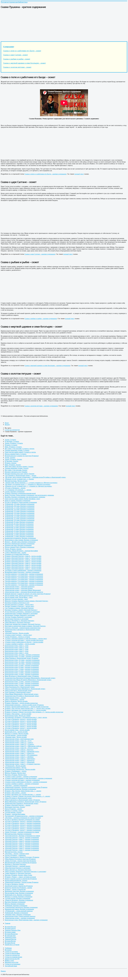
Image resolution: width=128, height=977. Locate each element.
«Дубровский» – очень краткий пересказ (19, 911)
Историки (8, 950)
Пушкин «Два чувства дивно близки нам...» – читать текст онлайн (27, 708)
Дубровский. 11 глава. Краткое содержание (19, 518)
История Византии (11, 934)
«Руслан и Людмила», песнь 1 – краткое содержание (22, 830)
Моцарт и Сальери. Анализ (14, 810)
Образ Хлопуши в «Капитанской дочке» (18, 690)
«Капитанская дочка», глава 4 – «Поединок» (20, 758)
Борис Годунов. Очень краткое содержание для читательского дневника (29, 495)
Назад (7, 423)
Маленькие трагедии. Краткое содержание (19, 891)
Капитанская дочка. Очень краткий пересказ (20, 916)
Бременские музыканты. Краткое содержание (20, 538)
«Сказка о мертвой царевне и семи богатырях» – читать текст (26, 638)
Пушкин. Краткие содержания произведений (20, 493)
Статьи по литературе (12, 955)
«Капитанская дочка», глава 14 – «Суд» (18, 741)
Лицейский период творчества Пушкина (19, 886)
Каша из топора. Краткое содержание (17, 500)
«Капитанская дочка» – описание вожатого (19, 586)
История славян (10, 932)
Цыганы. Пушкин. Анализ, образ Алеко (18, 875)
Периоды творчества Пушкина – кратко (18, 887)
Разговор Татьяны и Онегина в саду (17, 603)
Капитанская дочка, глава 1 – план (16, 653)
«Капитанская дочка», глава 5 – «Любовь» (19, 757)
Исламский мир (10, 935)
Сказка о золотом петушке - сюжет (17, 67)
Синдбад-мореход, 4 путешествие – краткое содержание (24, 579)
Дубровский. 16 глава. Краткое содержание (19, 509)
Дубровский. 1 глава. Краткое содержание (19, 536)
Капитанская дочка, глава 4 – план (16, 647)
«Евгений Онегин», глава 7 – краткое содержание (22, 839)
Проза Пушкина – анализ (13, 809)
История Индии (10, 941)
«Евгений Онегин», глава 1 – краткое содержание (22, 850)
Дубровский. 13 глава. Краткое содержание (19, 515)
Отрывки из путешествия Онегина (17, 554)
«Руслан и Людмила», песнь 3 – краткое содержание (22, 827)
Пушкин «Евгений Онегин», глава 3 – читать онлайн (23, 565)
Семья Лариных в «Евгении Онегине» (18, 873)
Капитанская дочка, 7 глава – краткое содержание (22, 669)
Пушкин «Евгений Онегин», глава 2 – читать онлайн (23, 567)
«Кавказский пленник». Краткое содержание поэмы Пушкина (26, 787)
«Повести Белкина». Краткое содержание (19, 900)
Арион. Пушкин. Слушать (14, 443)
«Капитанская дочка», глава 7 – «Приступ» (19, 753)
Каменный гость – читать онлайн (16, 732)
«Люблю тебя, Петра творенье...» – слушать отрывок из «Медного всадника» (31, 482)
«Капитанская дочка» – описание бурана (19, 588)
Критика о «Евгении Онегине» (15, 864)
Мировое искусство (11, 962)
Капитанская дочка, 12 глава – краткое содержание (22, 660)
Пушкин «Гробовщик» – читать (15, 771)
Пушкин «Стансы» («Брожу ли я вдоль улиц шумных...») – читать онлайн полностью (34, 712)
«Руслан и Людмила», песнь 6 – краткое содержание (22, 821)
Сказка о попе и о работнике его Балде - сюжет (22, 51)
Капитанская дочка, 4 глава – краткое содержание (22, 674)
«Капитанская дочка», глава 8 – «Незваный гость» (22, 751)
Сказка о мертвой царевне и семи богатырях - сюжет (24, 63)
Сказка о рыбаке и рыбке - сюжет (16, 59)
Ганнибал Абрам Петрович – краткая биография (21, 551)
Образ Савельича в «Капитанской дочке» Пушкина (22, 800)
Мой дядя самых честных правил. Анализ (19, 466)
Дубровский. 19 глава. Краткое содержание (19, 504)
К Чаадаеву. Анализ (11, 461)
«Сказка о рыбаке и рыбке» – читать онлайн (20, 644)
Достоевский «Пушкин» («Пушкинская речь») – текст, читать (26, 717)
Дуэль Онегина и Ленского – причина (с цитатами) (22, 612)
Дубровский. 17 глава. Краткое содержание (19, 508)
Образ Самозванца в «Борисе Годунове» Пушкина (22, 857)
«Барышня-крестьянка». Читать (15, 767)
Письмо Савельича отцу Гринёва (16, 472)
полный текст (79, 174)
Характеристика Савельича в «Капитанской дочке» (22, 629)
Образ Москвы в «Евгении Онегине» (17, 622)
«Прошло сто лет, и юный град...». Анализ (19, 479)
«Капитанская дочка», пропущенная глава (19, 739)
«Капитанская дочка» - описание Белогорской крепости (24, 592)
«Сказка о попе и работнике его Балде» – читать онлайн (24, 642)
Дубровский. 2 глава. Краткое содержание (19, 534)
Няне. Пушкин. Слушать (13, 447)
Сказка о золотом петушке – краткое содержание (41, 406)
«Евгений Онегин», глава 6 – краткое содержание (22, 841)
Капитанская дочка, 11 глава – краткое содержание (22, 662)
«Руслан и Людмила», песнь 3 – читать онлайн (21, 724)
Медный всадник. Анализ (13, 852)
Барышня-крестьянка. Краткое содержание (19, 909)
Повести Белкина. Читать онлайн (16, 701)
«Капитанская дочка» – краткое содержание (20, 918)
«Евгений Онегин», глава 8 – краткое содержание (22, 837)
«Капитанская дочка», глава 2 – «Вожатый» (20, 762)
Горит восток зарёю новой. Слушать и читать (20, 452)
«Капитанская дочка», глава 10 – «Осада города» (21, 748)
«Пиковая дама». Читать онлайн (16, 737)
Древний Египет (10, 937)
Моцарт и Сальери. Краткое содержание (18, 896)
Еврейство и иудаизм (12, 944)
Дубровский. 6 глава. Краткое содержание (19, 527)
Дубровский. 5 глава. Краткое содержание (19, 529)
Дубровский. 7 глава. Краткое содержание (19, 525)
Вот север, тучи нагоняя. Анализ (16, 470)
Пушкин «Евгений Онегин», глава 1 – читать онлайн (23, 568)
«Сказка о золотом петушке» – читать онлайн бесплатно (24, 640)
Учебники (8, 948)
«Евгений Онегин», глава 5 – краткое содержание (22, 843)
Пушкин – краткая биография (15, 814)
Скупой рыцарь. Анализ (13, 812)
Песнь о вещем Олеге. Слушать (15, 454)
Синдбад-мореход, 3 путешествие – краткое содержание (24, 577)
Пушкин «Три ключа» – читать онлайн (18, 714)
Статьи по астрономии (12, 964)
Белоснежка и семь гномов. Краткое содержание (21, 540)
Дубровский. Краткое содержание (16, 913)
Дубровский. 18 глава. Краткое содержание (19, 506)
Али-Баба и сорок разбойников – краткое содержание (23, 570)
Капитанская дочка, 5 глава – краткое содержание (22, 672)
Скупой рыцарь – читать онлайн (16, 735)
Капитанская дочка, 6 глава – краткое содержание (22, 671)
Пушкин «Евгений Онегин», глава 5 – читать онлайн (23, 561)
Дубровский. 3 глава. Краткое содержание (19, 533)
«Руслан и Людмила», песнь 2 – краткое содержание (22, 828)
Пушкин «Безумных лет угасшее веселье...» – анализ (23, 794)
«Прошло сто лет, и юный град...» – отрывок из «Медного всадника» (28, 486)
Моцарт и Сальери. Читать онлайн (16, 733)
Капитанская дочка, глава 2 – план (16, 651)
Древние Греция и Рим (12, 930)
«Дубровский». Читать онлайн (15, 766)
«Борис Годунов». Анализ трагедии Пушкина (20, 861)
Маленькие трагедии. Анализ (15, 807)
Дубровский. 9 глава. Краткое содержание (19, 522)
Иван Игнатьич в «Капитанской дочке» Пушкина (22, 676)
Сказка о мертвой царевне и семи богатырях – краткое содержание (47, 365)
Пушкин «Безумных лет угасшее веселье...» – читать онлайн (25, 710)
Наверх (3, 971)
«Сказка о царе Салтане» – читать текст (18, 635)
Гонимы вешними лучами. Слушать (17, 450)
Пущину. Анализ (10, 463)
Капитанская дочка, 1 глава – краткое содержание (22, 685)
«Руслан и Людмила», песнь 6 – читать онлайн (21, 719)
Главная (7, 923)
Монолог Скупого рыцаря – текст (16, 599)
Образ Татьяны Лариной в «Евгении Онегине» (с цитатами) (25, 871)
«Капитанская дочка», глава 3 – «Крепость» (20, 760)
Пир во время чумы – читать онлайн (17, 730)
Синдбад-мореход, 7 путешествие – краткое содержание (24, 585)
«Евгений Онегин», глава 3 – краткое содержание (22, 846)
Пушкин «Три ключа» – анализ (15, 793)
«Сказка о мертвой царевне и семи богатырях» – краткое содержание (28, 778)
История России (10, 927)
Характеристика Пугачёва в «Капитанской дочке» (22, 696)
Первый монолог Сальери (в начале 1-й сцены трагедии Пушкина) (27, 594)
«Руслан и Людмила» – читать (15, 488)
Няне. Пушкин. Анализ (13, 465)
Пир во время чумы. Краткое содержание (19, 893)
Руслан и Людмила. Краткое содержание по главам (22, 819)
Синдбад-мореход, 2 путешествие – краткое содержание (24, 576)
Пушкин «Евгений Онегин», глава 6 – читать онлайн (23, 560)
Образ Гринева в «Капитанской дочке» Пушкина (21, 658)
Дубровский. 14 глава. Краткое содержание (19, 513)
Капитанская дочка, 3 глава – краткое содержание (22, 681)
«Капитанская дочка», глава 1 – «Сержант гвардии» (22, 764)
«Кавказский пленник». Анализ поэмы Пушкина (21, 882)
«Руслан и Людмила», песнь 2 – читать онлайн (21, 726)
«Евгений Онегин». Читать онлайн (17, 633)
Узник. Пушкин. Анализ (13, 549)
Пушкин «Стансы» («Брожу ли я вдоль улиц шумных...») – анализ (27, 796)
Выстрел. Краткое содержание (15, 902)
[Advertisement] (61, 24)
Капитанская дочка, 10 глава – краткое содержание (22, 663)
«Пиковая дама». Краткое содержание (18, 914)
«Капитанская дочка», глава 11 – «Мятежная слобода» (23, 746)
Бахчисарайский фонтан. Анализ (16, 880)
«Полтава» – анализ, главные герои (17, 853)
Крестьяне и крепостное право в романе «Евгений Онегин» (25, 626)
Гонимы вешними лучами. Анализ (16, 468)
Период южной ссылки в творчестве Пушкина (21, 879)
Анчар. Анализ (10, 457)
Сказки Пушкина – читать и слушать (17, 637)
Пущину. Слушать (11, 445)
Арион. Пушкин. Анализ (13, 459)
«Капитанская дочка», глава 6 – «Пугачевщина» (21, 755)
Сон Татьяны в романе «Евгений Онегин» (19, 608)
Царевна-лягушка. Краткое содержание (18, 545)
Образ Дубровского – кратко (14, 699)
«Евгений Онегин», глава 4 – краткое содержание (22, 844)
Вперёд (7, 424)
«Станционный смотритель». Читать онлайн (20, 769)
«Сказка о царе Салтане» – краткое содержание (21, 776)
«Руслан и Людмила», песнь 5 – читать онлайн (21, 721)
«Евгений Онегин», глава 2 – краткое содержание (22, 848)
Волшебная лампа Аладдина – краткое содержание (22, 572)
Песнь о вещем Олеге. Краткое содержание (19, 547)
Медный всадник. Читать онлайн (16, 481)
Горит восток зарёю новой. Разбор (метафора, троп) (22, 499)
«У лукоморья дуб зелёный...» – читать (18, 490)
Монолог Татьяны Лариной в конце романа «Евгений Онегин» (26, 601)
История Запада (10, 928)
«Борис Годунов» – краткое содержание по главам (22, 832)
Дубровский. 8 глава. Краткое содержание (19, 524)
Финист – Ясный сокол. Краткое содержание (20, 542)
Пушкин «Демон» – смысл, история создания (20, 877)
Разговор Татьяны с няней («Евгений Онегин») (21, 610)
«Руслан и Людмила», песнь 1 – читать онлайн (21, 728)
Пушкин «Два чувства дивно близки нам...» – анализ (23, 791)
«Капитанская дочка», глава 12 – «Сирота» (19, 744)
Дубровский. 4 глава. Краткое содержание (19, 531)
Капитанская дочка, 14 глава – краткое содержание (22, 655)
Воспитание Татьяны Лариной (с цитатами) (20, 615)
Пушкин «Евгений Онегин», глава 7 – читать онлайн (23, 558)
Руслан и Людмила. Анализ (14, 884)
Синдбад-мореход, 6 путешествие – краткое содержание (24, 583)
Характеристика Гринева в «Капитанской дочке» (21, 803)
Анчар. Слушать (10, 439)
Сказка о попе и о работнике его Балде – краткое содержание (45, 174)
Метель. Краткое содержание (15, 904)
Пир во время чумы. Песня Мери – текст (19, 597)
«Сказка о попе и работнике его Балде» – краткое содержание (26, 782)
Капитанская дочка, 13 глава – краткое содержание (22, 656)
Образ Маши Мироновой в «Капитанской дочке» (21, 694)
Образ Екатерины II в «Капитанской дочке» (20, 687)
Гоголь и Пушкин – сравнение (15, 855)
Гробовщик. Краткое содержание (16, 905)
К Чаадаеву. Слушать (12, 441)
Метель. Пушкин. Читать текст (15, 773)
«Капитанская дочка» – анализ (15, 698)
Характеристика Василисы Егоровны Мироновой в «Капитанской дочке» (30, 678)
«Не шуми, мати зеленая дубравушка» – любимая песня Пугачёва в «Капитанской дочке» (35, 477)
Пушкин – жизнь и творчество (15, 889)
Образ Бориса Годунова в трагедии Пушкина (20, 859)
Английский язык (11, 966)
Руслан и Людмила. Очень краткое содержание (21, 502)
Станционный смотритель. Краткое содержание (21, 907)
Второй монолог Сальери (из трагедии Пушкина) (22, 456)
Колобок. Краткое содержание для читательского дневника (25, 497)
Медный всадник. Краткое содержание (18, 834)
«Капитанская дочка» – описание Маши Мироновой (23, 590)
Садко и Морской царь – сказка (15, 552)
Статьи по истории (11, 951)
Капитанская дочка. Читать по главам (17, 715)
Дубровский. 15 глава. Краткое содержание (19, 511)
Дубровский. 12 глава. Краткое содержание (19, 517)
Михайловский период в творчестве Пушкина (20, 862)
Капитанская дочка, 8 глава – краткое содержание (22, 667)
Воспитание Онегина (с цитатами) (16, 619)
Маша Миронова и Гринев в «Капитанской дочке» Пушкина (25, 801)
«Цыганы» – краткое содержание (16, 785)
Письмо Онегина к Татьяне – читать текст (19, 604)
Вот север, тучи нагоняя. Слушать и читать (19, 448)
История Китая (10, 943)
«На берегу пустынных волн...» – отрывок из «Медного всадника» (27, 484)
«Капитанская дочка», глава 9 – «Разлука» (19, 749)
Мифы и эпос (9, 960)
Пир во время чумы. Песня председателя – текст (21, 595)
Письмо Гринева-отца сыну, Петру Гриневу (19, 474)
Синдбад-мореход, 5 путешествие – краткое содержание (24, 581)
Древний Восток (10, 939)
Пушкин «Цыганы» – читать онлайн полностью (21, 703)
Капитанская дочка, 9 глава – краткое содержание (22, 665)
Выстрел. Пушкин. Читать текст (16, 775)
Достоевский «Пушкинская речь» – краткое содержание (24, 816)
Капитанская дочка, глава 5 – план (16, 646)
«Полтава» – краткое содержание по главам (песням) (23, 818)
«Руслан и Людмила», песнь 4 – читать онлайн (21, 723)
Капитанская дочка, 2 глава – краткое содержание (22, 683)
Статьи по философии (12, 953)
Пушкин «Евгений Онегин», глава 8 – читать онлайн (23, 556)
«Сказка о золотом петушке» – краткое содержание (22, 780)
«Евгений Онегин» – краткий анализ (17, 866)
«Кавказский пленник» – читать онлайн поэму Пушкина (24, 705)
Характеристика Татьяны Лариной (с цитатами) (21, 613)
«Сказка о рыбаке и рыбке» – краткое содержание (22, 784)
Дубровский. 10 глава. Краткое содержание (19, 520)
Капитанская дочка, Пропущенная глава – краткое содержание (26, 920)
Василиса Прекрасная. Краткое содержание (19, 543)
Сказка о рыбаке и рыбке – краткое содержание (40, 318)
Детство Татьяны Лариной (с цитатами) (18, 617)
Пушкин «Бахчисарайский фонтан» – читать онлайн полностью (26, 706)
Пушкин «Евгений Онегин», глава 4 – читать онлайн (23, 563)
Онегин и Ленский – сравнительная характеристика (22, 628)
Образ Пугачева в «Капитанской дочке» (18, 798)
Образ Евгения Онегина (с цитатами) (17, 868)
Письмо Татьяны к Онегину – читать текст (19, 606)
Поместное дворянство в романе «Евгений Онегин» (23, 624)
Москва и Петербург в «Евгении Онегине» (19, 620)
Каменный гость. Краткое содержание (18, 895)
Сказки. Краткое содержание (14, 491)
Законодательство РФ (12, 959)
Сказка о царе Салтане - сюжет (15, 55)
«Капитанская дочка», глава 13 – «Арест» (19, 742)
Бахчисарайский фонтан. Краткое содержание (20, 789)
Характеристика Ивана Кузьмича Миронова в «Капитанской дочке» (28, 680)
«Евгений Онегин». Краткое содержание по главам (22, 836)
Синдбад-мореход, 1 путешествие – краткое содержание (24, 574)
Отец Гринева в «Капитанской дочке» (18, 692)
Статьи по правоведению (13, 957)
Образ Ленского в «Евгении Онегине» (18, 870)
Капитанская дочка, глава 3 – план (16, 649)
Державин (8, 631)
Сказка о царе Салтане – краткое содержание (39, 254)
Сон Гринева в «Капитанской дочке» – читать (20, 475)
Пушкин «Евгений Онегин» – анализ (17, 805)
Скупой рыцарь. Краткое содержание (17, 898)
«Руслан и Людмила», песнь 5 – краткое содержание (22, 823)
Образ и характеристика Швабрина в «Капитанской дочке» (25, 689)
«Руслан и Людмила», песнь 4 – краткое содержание (22, 825)
